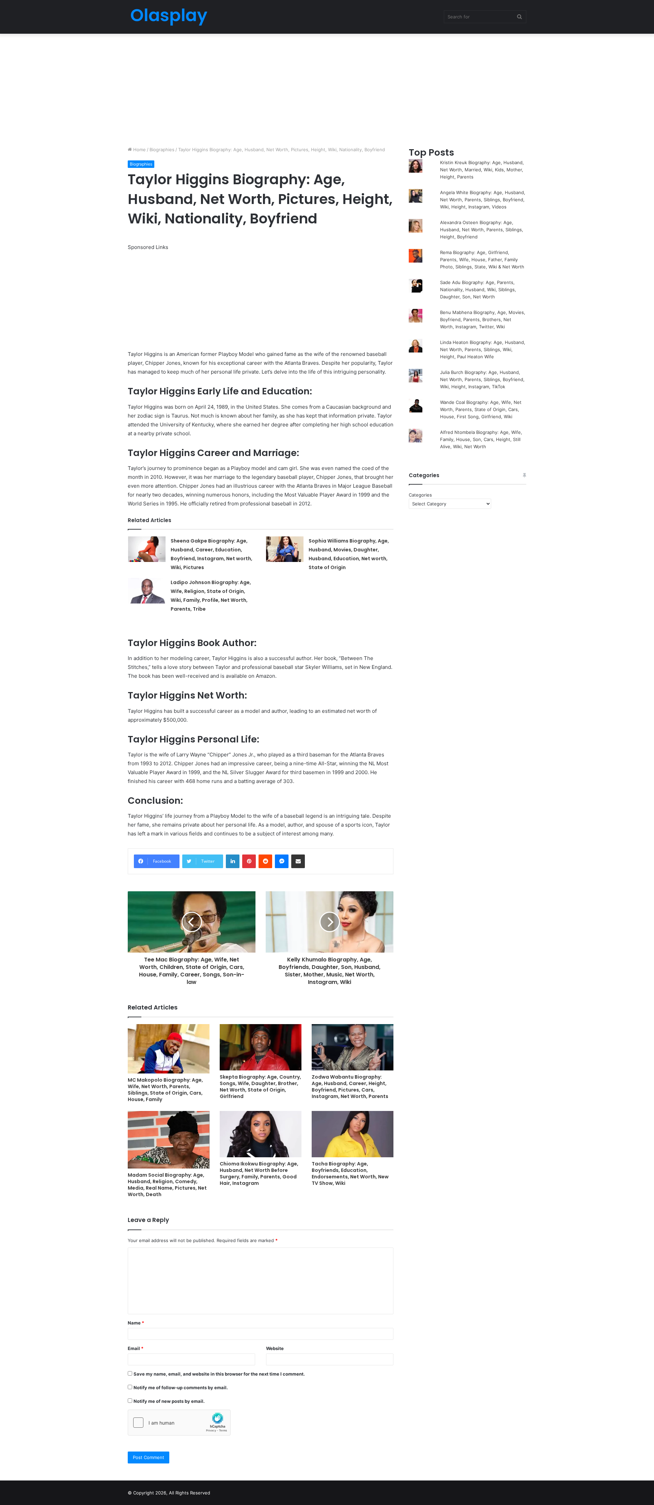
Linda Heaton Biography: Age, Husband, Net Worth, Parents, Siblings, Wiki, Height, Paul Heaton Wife (482, 349)
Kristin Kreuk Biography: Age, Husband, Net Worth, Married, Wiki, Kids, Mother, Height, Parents (482, 169)
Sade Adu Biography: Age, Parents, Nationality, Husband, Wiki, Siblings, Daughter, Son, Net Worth (478, 289)
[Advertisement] (327, 88)
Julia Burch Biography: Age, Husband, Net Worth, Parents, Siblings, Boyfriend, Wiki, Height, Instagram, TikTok (482, 379)
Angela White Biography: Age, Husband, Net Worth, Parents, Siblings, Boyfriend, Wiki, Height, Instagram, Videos (482, 199)
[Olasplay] (168, 17)
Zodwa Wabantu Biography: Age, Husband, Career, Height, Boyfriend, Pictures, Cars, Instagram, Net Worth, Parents (350, 1086)
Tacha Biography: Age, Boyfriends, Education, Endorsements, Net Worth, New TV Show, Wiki (350, 1173)
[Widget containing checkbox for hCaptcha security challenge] (179, 1423)
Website (275, 1348)
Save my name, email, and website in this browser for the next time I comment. (219, 1374)
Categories (420, 495)
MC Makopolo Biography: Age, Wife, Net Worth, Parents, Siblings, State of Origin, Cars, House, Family (165, 1090)
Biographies (162, 149)
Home (139, 149)
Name (136, 1323)
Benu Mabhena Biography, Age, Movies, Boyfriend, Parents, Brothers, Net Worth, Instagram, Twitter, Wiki (482, 319)
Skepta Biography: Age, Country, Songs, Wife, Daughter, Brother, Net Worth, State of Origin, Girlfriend (260, 1086)
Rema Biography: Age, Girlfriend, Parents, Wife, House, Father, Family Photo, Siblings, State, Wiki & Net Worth (482, 259)
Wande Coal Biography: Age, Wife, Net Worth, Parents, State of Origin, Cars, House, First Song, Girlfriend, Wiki (480, 409)
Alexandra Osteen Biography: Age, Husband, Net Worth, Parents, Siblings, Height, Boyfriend (481, 229)
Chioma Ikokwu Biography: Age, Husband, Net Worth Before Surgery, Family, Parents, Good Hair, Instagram (259, 1173)
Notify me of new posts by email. (169, 1401)
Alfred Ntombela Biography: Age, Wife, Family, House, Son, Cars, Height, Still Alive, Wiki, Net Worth (481, 439)
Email (135, 1348)
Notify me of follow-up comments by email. (181, 1387)
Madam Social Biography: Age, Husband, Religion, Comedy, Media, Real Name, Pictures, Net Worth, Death (167, 1185)
